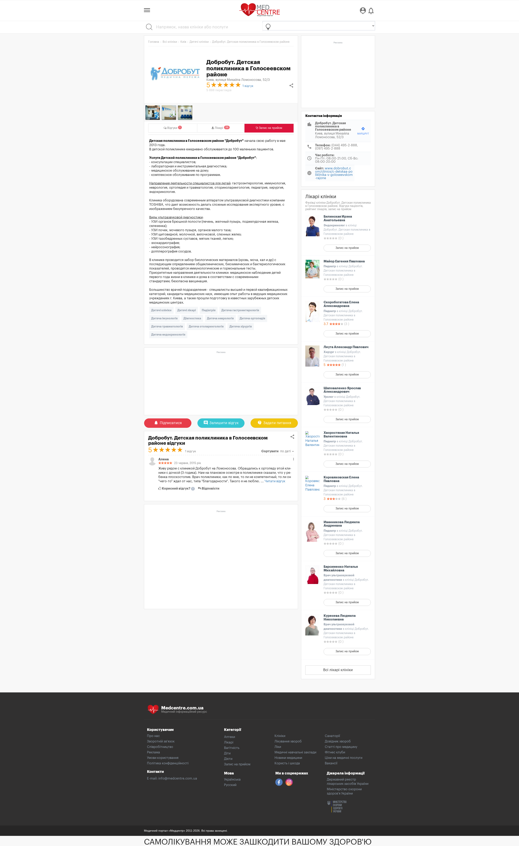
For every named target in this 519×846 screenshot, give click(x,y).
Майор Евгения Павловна (344, 261)
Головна (153, 42)
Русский (230, 785)
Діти (227, 753)
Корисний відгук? (177, 488)
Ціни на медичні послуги (343, 757)
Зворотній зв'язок (161, 741)
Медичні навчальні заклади (295, 752)
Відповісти (210, 488)
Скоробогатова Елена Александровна (341, 304)
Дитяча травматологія (167, 326)
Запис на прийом (347, 248)
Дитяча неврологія (220, 318)
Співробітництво (160, 747)
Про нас (153, 736)
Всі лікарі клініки (338, 670)
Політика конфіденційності (168, 763)
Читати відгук (275, 481)
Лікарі (228, 742)
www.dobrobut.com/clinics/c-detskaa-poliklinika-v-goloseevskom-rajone (334, 173)
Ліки (278, 747)
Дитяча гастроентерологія (240, 310)
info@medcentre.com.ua (177, 778)
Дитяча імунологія (164, 318)
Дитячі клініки (161, 310)
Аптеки (229, 737)
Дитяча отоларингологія (206, 326)
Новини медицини (288, 757)
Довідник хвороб (338, 741)
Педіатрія (209, 310)
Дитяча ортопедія (252, 318)
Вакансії (331, 763)
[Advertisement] (221, 383)
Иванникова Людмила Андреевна (342, 524)
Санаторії (332, 736)
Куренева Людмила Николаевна (340, 617)
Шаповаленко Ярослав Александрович (342, 390)
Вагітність (231, 748)
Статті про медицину (341, 747)
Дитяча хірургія (240, 326)
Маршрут (363, 131)
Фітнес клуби (335, 752)
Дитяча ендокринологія (168, 334)
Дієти (228, 758)
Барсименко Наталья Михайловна (341, 568)
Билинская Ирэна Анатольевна (338, 218)
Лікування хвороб (288, 741)
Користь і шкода (287, 763)
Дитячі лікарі (186, 310)
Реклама (153, 752)
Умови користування (162, 757)
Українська (232, 779)
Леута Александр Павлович (346, 347)
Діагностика (192, 318)
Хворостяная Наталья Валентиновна (341, 434)
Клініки (280, 736)
